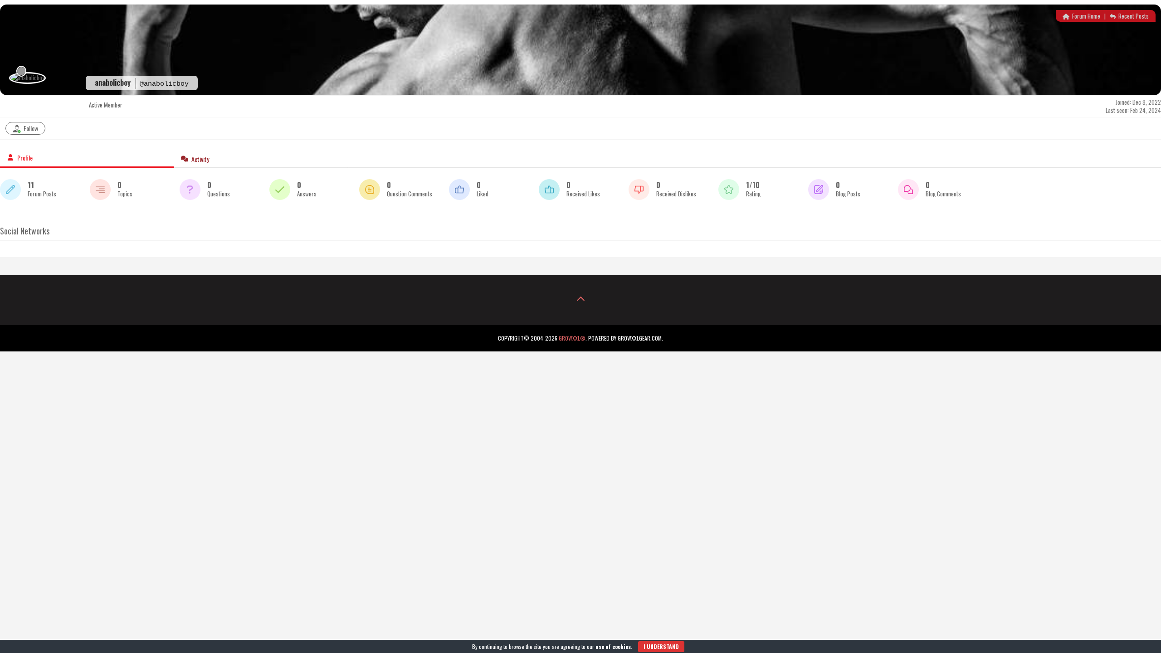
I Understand (661, 646)
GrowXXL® (572, 338)
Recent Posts (1133, 15)
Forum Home (1085, 15)
